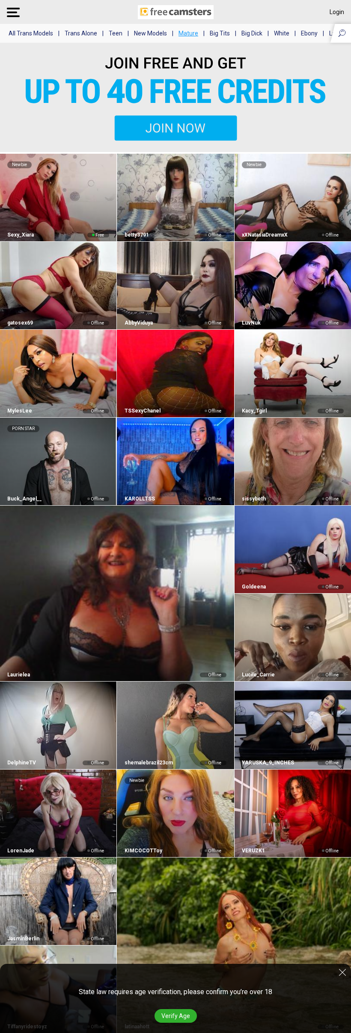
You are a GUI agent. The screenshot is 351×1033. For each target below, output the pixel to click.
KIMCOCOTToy (143, 851)
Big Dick (251, 33)
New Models (150, 33)
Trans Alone (81, 33)
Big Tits (220, 33)
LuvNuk (251, 323)
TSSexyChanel (142, 411)
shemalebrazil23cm (149, 763)
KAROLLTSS (140, 499)
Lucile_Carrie (258, 675)
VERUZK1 (253, 851)
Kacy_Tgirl (254, 411)
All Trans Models (31, 33)
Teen (115, 33)
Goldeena (254, 587)
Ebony (309, 33)
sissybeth (254, 499)
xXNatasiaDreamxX (265, 235)
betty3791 (137, 235)
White (281, 33)
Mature (188, 33)
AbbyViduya (138, 323)
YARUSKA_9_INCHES (268, 763)
